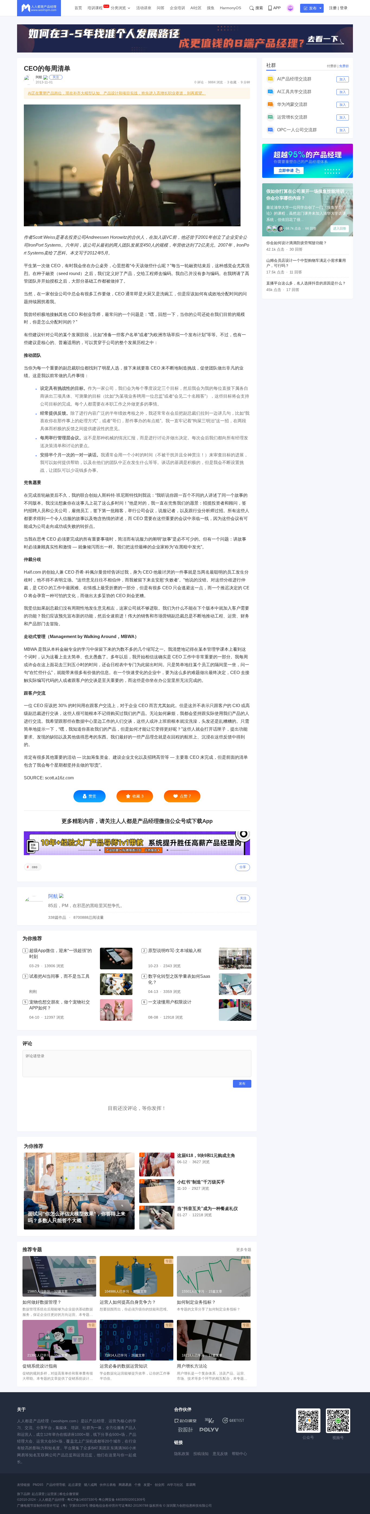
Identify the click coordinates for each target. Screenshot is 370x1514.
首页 (78, 8)
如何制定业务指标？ (196, 1302)
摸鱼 (211, 8)
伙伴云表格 (108, 1485)
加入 (342, 79)
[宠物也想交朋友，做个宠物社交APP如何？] (116, 1010)
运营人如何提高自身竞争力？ (128, 1302)
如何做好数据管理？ (41, 1302)
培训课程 (95, 8)
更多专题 (243, 1249)
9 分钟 (245, 82)
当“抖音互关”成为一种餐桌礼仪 (207, 1208)
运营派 (52, 1494)
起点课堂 (74, 1485)
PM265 (38, 1485)
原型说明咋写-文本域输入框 (175, 950)
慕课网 (191, 1485)
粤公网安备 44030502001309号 (122, 1500)
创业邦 (159, 1485)
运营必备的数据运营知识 (123, 1366)
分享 (242, 867)
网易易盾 (125, 1485)
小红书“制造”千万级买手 (201, 1182)
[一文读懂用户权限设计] (235, 1010)
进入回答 (339, 228)
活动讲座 (143, 8)
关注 (56, 77)
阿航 (39, 77)
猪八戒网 (90, 1485)
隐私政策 (181, 1453)
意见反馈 (220, 1453)
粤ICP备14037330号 (82, 1500)
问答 (160, 8)
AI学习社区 (175, 1485)
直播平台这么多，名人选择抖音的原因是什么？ (306, 283)
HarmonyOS (230, 8)
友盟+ (148, 1485)
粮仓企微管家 (69, 1494)
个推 (137, 1485)
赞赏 (92, 796)
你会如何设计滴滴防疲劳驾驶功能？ (296, 243)
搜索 (259, 8)
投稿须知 (201, 1453)
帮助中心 (239, 1453)
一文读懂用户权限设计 (170, 1002)
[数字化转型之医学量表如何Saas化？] (235, 984)
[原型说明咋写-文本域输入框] (235, 958)
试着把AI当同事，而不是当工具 (59, 976)
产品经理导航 (56, 1485)
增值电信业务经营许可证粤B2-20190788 (118, 1506)
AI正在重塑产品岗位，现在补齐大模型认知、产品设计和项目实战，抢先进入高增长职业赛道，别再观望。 (117, 93)
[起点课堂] (185, 1420)
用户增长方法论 (192, 1366)
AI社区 (196, 8)
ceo (34, 867)
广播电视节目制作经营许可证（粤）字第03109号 (52, 1506)
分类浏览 (118, 8)
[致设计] (185, 1429)
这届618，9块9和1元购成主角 (206, 1155)
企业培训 (177, 8)
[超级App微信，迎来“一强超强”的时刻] (116, 958)
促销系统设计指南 (39, 1366)
